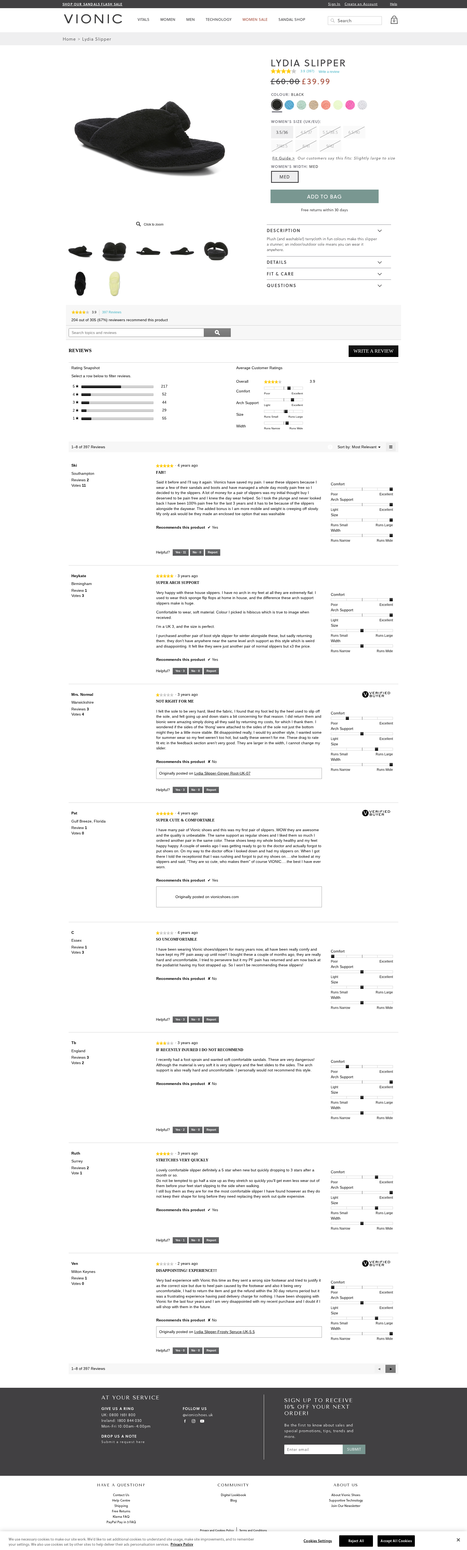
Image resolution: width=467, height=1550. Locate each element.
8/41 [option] (306, 146)
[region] (233, 1540)
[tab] (329, 230)
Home (70, 39)
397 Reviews (113, 313)
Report (213, 552)
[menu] (264, 19)
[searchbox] (355, 20)
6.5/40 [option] (354, 132)
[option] (277, 105)
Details (277, 262)
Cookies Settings (317, 1540)
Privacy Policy (182, 1544)
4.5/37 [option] (306, 132)
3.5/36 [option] (282, 132)
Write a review (329, 71)
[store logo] (92, 20)
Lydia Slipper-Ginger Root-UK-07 (222, 773)
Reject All (356, 1540)
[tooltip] (330, 447)
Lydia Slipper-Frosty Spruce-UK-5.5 (224, 1332)
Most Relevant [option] (364, 447)
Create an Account (361, 4)
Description (284, 230)
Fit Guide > (283, 158)
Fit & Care (280, 274)
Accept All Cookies (396, 1540)
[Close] (458, 1540)
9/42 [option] (330, 146)
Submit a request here (123, 1441)
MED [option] (284, 177)
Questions (281, 285)
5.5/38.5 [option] (330, 132)
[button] (390, 1369)
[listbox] (320, 140)
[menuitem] (143, 19)
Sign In (334, 4)
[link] (295, 71)
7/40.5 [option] (282, 146)
